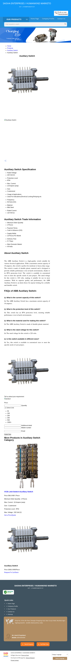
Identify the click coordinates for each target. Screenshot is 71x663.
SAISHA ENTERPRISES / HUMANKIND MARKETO (27, 5)
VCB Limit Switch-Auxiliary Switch (18, 492)
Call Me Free (44, 644)
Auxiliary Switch (12, 50)
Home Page (35, 19)
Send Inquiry (28, 644)
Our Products (14, 19)
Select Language (59, 658)
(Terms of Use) (25, 655)
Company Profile (48, 19)
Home (9, 46)
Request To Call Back (11, 572)
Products (10, 48)
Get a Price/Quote (10, 515)
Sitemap (10, 614)
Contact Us (61, 19)
